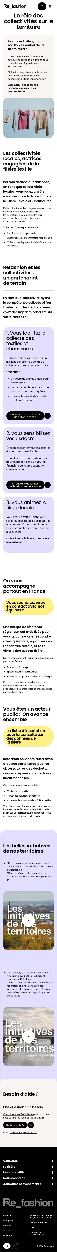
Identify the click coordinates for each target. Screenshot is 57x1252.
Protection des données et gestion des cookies (42, 1216)
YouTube (7, 1235)
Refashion (15, 6)
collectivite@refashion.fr (23, 1132)
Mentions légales (38, 1222)
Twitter (6, 1230)
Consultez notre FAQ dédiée (18, 1114)
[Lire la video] (28, 920)
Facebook (8, 1215)
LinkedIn (7, 1225)
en (14, 1246)
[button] (42, 6)
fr (7, 1246)
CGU (32, 1227)
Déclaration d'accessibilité (37, 1233)
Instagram (8, 1220)
